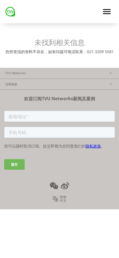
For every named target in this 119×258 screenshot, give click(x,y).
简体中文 (63, 199)
